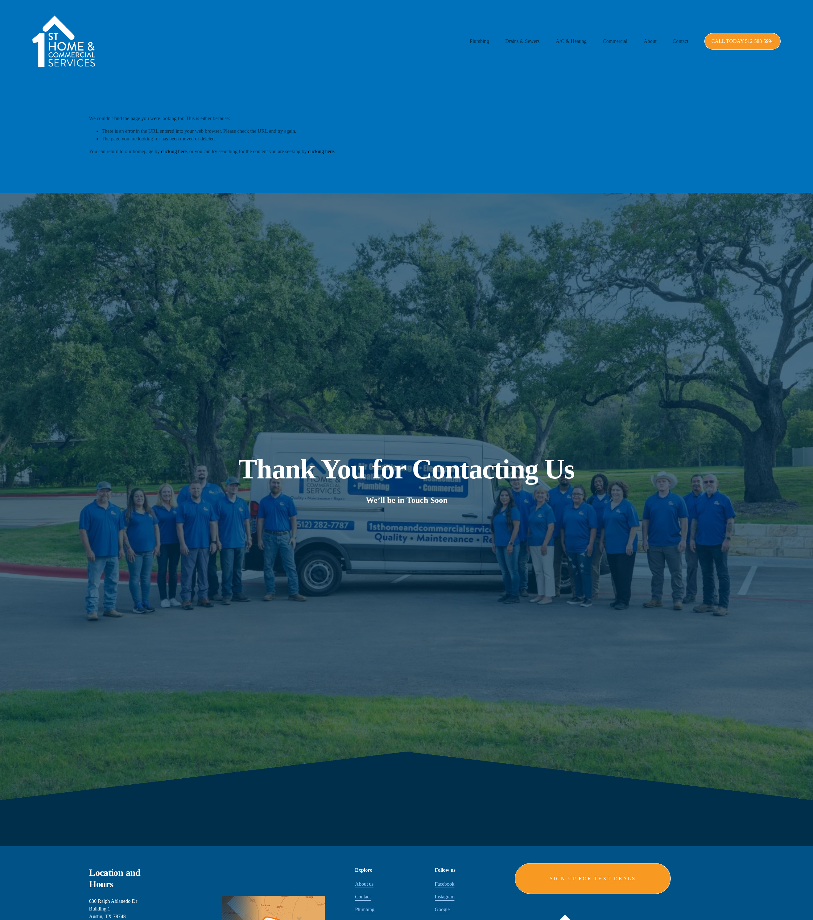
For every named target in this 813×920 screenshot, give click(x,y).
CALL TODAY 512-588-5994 (742, 41)
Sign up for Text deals (593, 878)
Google (442, 909)
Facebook (444, 884)
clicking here (174, 151)
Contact (680, 41)
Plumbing (364, 909)
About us (364, 884)
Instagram (444, 896)
